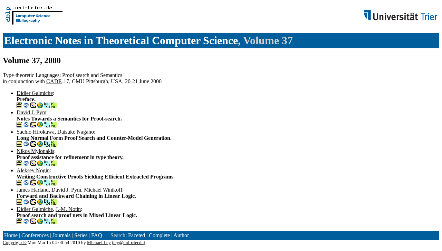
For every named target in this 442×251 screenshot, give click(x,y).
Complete (159, 235)
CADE (54, 81)
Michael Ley (99, 242)
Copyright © (15, 242)
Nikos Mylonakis (35, 151)
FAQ (96, 235)
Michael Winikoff (103, 190)
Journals (61, 235)
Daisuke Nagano (75, 132)
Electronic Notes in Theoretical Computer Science (121, 40)
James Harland (33, 190)
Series (80, 235)
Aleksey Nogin (33, 170)
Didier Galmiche (35, 93)
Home (11, 235)
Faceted (136, 235)
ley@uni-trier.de (128, 242)
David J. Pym (31, 112)
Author (181, 235)
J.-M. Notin (68, 209)
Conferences (35, 235)
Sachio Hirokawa (36, 132)
